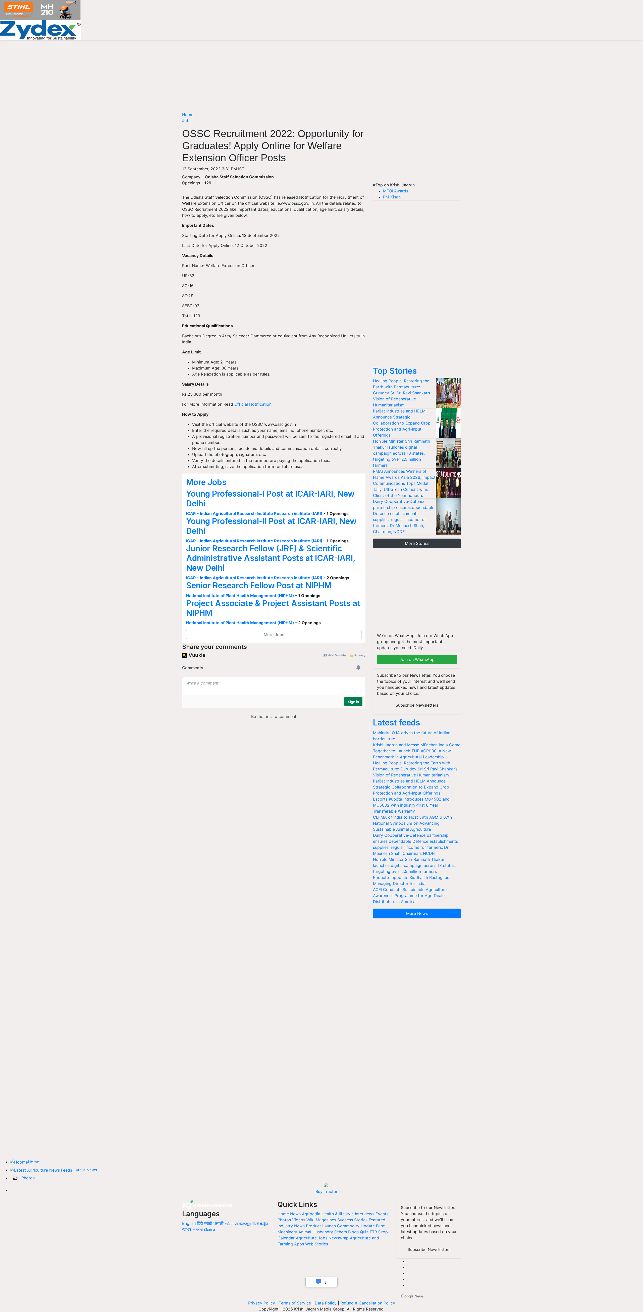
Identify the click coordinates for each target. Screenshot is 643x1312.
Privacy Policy (261, 1302)
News (295, 1213)
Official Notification (253, 404)
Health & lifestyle (338, 1213)
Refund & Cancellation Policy (367, 1302)
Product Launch (321, 1225)
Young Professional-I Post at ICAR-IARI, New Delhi (270, 498)
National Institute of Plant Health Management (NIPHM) (240, 595)
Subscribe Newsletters (417, 705)
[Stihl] (40, 9)
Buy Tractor (326, 1191)
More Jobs (206, 482)
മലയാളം (243, 1223)
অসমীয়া (198, 1229)
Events (382, 1213)
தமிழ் (229, 1223)
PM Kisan (392, 196)
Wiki (310, 1219)
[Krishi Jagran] (207, 1204)
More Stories (417, 543)
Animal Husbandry (315, 1231)
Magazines (326, 1219)
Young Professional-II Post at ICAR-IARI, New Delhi (271, 526)
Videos (298, 1219)
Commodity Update (356, 1225)
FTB (373, 1231)
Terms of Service (295, 1302)
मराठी (208, 1223)
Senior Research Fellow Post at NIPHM (259, 585)
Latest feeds (396, 722)
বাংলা (255, 1223)
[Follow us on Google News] (412, 1295)
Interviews (364, 1213)
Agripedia (311, 1213)
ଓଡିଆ (187, 1229)
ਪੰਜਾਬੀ (218, 1223)
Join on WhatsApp (417, 659)
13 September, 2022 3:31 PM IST (213, 168)
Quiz (364, 1231)
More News (417, 913)
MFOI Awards (395, 190)
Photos (28, 1177)
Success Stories (352, 1219)
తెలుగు (209, 1229)
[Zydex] (40, 29)
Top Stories (395, 371)
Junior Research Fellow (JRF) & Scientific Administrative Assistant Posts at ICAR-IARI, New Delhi (270, 558)
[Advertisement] (417, 147)
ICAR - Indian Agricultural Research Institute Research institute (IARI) (254, 513)
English (189, 1223)
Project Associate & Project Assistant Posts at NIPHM (273, 608)
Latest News (85, 1169)
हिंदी (200, 1223)
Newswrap (339, 1237)
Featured (377, 1219)
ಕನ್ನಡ (264, 1223)
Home (187, 114)
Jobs (186, 120)
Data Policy (326, 1302)
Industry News (291, 1225)
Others (340, 1231)
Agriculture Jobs (311, 1237)
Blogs (353, 1231)
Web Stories (316, 1243)
